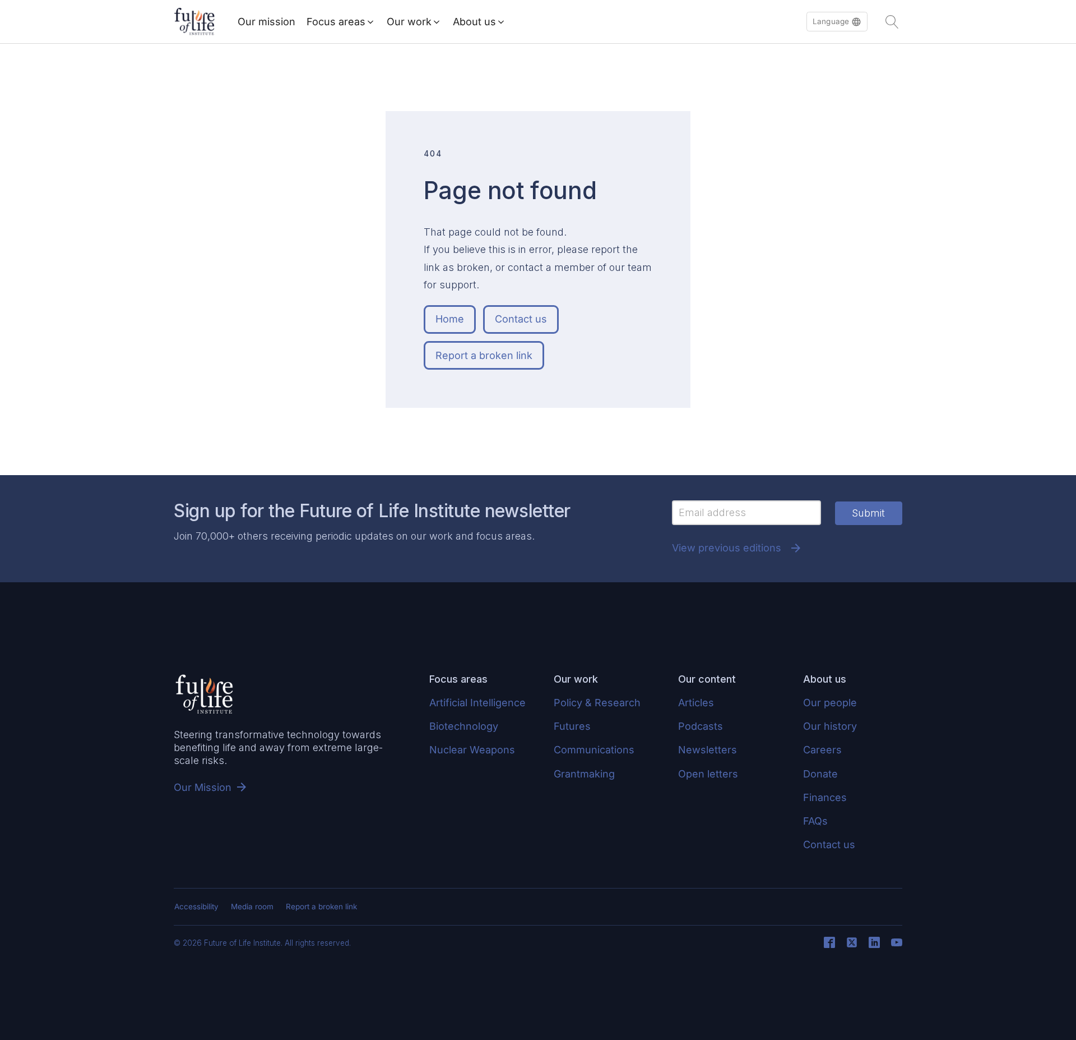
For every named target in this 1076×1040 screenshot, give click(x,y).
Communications (594, 750)
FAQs (815, 821)
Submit (868, 513)
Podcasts (700, 726)
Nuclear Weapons (472, 750)
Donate (820, 774)
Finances (825, 797)
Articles (696, 702)
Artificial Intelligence (477, 702)
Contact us (521, 319)
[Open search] (892, 22)
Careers (822, 750)
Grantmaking (584, 774)
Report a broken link (483, 355)
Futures (572, 726)
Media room (252, 906)
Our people (830, 702)
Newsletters (707, 750)
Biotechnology (463, 726)
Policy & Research (597, 702)
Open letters (708, 774)
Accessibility (196, 906)
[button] (837, 21)
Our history (830, 726)
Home (449, 319)
